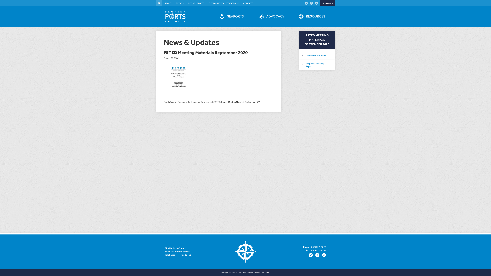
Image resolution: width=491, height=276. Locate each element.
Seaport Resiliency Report (315, 65)
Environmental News (316, 55)
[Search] (159, 3)
